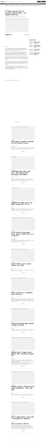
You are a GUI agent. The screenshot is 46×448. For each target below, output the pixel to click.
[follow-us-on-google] (28, 34)
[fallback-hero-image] (31, 42)
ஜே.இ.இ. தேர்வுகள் (12, 80)
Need (8, 80)
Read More (23, 151)
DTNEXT (10, 1)
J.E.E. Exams (16, 80)
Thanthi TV (13, 1)
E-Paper (7, 1)
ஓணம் (15, 147)
